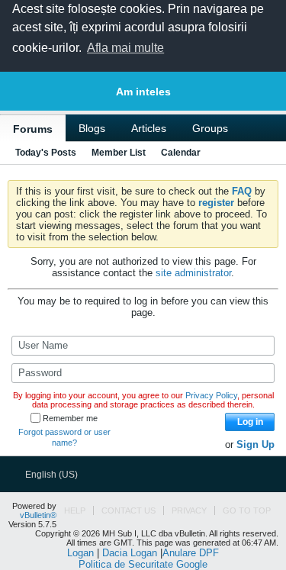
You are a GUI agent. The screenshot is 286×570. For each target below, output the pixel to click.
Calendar (181, 152)
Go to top (247, 510)
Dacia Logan (129, 553)
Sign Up (255, 444)
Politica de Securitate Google (143, 564)
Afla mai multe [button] (125, 47)
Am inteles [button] (143, 91)
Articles (148, 128)
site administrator (193, 273)
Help (74, 510)
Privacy (189, 510)
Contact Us (128, 510)
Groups (210, 128)
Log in (250, 422)
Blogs (92, 128)
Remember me (70, 418)
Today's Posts (45, 152)
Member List (119, 152)
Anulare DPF (190, 553)
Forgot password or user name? (64, 437)
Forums (33, 129)
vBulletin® (38, 515)
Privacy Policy (211, 395)
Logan (80, 553)
